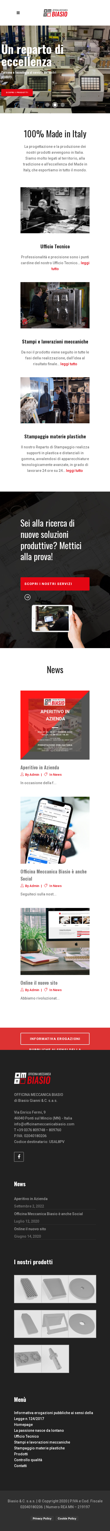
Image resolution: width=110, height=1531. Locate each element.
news (57, 774)
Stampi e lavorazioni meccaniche (42, 1442)
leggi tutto (68, 364)
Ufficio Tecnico (26, 1436)
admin (34, 774)
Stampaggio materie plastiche (39, 1448)
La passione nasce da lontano (39, 1430)
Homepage (23, 1425)
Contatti (20, 1466)
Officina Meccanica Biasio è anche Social (48, 1214)
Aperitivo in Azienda (39, 767)
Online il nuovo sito (39, 982)
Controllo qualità (28, 1460)
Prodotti (21, 1454)
